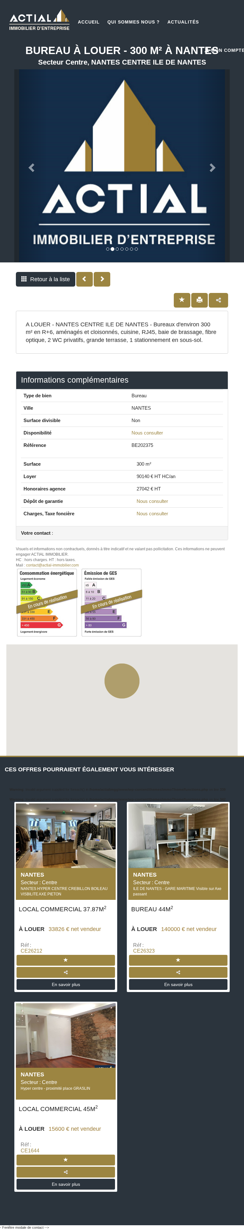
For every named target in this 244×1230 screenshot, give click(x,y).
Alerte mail (125, 1214)
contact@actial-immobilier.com (52, 565)
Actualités (183, 21)
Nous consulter (147, 432)
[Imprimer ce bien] (199, 300)
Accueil (89, 21)
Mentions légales (217, 1227)
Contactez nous (203, 1214)
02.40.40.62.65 (47, 1214)
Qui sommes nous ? (133, 21)
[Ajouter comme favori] (182, 300)
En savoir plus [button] (66, 984)
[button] (45, 279)
